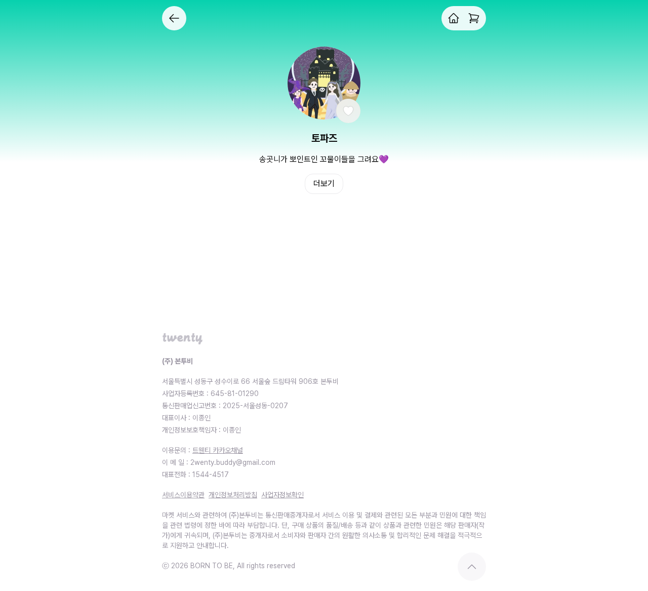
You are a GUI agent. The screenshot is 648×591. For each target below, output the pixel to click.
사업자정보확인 (282, 495)
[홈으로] (454, 18)
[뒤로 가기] (174, 18)
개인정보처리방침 (233, 495)
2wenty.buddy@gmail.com (232, 462)
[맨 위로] (472, 567)
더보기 (324, 183)
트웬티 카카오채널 (217, 450)
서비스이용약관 (183, 495)
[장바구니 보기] (474, 18)
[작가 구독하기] (348, 111)
